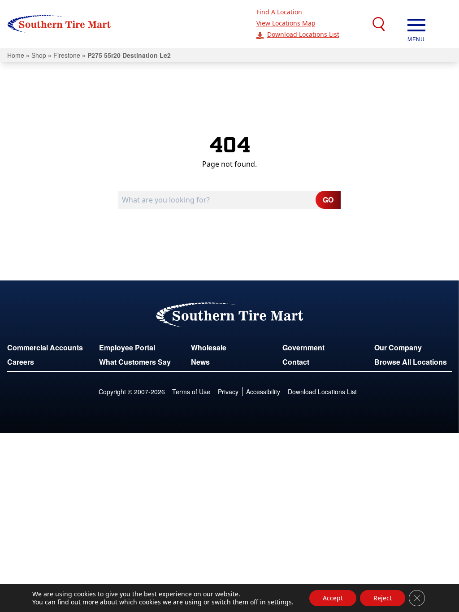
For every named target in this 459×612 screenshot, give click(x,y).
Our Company (398, 347)
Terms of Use (191, 391)
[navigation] (416, 24)
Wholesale (208, 347)
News (200, 362)
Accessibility (263, 391)
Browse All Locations (410, 362)
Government (303, 347)
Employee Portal (127, 347)
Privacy (228, 391)
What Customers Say (135, 362)
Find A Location (279, 12)
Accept (333, 598)
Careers (20, 362)
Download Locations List (303, 34)
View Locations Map (286, 23)
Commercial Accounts (45, 347)
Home (15, 55)
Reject (382, 598)
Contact (295, 362)
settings (280, 602)
